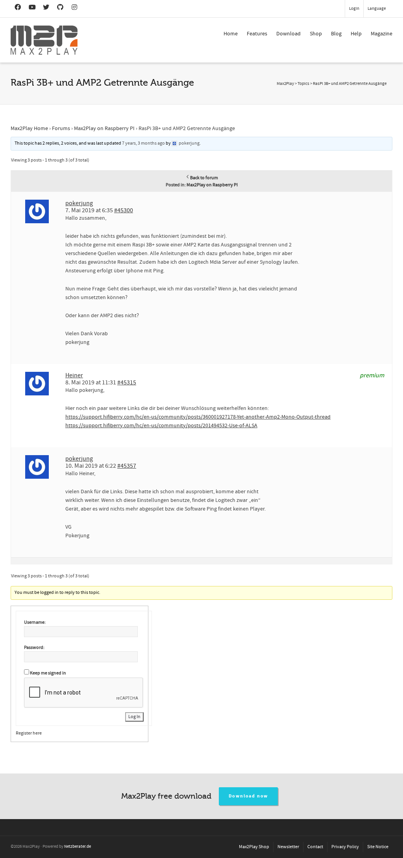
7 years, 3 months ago (143, 143)
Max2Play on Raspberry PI (104, 128)
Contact (315, 847)
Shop (316, 33)
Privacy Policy (345, 847)
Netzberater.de (77, 846)
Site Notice (377, 847)
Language (377, 8)
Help (356, 33)
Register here (29, 733)
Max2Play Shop (254, 847)
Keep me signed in (48, 673)
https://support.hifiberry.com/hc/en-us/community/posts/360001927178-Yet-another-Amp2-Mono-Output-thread (198, 417)
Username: (35, 622)
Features (257, 33)
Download (288, 33)
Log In (134, 717)
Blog (336, 33)
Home (231, 33)
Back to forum (204, 178)
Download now (248, 796)
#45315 (126, 382)
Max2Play (285, 83)
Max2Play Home (29, 128)
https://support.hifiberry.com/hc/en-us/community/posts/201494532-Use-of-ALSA (161, 425)
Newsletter (288, 847)
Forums (61, 128)
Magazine (381, 33)
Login (354, 8)
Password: (34, 647)
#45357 (126, 466)
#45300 (123, 210)
